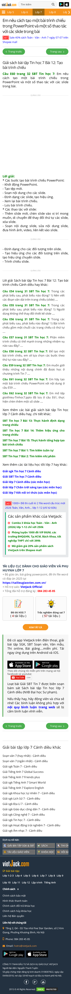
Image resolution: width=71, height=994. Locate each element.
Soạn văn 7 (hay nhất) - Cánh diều (24, 756)
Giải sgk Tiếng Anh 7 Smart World (24, 782)
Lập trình (37, 882)
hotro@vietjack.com (25, 945)
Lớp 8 (52, 12)
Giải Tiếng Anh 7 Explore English (23, 788)
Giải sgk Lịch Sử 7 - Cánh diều (21, 798)
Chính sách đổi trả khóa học (19, 905)
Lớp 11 (16, 882)
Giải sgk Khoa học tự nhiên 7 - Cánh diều (29, 793)
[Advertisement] (35, 136)
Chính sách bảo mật (14, 895)
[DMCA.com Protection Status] (49, 989)
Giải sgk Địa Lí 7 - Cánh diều (20, 804)
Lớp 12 (26, 882)
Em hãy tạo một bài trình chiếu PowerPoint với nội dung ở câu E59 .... (34, 383)
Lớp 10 (7, 882)
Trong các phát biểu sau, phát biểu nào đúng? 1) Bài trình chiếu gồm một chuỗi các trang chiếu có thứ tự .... (34, 325)
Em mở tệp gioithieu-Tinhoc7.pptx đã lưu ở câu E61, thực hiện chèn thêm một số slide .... (34, 397)
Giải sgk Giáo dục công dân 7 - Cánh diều (29, 809)
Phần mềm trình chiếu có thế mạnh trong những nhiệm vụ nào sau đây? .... (34, 341)
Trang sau (56, 51)
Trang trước (15, 51)
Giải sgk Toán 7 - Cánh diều (20, 766)
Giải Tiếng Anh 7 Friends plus (21, 777)
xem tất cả (35, 627)
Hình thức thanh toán (15, 900)
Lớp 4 (18, 875)
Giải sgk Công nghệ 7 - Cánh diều (24, 814)
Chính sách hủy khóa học (17, 911)
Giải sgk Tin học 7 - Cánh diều (21, 820)
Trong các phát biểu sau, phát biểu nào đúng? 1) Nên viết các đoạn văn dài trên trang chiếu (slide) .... (34, 295)
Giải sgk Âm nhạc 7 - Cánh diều (22, 831)
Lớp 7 (38, 12)
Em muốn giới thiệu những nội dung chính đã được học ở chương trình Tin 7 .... (34, 369)
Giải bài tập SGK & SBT (20, 845)
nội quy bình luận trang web (31, 707)
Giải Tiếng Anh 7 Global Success (23, 772)
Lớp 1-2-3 (8, 875)
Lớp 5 (10, 12)
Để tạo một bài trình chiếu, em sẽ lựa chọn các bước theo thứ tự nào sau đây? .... (34, 355)
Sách (44, 845)
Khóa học (47, 852)
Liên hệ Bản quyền (13, 916)
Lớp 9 (60, 875)
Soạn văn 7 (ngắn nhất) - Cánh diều (25, 761)
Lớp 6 (24, 12)
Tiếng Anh (50, 882)
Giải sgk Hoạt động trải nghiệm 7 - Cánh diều (31, 825)
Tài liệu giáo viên (18, 852)
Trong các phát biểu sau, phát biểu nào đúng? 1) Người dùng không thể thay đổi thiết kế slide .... (34, 309)
